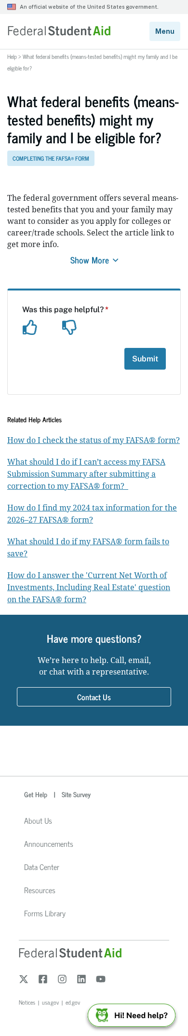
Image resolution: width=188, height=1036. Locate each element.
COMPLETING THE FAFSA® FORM (51, 158)
